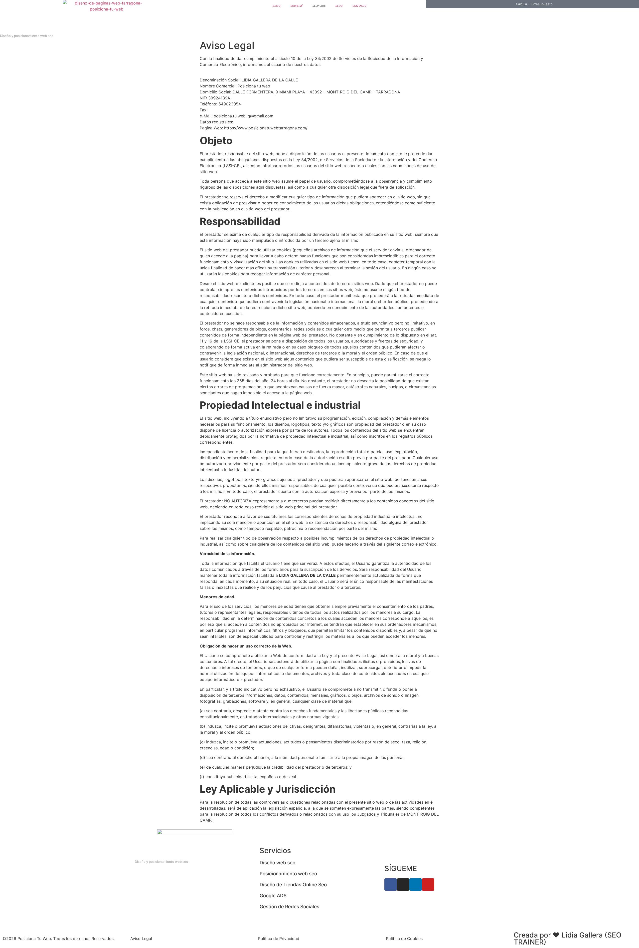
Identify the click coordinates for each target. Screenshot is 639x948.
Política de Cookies (404, 938)
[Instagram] (403, 884)
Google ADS (273, 896)
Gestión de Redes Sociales (289, 907)
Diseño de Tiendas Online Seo (293, 885)
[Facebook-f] (390, 884)
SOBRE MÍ (297, 5)
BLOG (338, 5)
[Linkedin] (415, 884)
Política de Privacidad (278, 938)
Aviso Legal (141, 938)
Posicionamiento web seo (288, 874)
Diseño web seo (277, 863)
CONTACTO (359, 5)
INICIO (277, 5)
